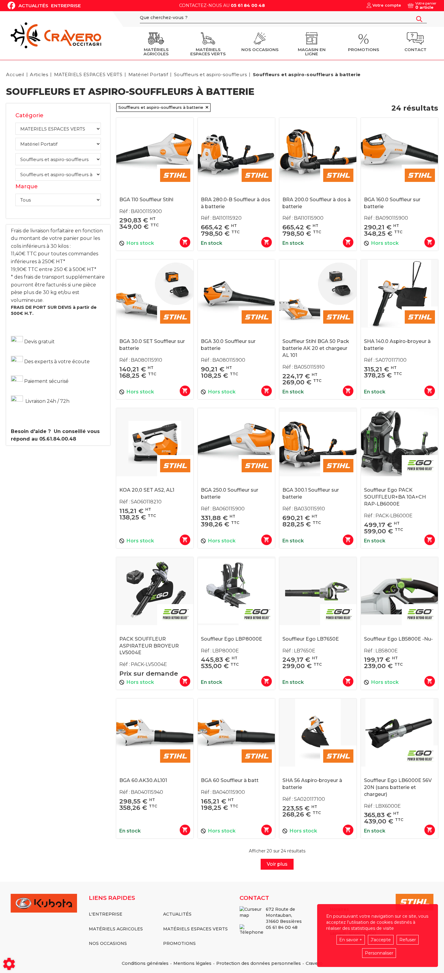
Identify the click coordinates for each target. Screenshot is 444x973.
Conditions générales (145, 963)
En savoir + (350, 939)
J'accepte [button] (381, 939)
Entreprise (66, 5)
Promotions (179, 943)
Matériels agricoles (116, 929)
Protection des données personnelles (258, 963)
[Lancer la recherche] (419, 19)
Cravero (314, 963)
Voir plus (277, 864)
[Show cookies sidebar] (9, 964)
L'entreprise (105, 914)
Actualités (33, 5)
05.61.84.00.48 (57, 439)
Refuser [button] (407, 939)
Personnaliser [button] (379, 953)
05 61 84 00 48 (248, 5)
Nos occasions (108, 943)
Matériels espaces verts (195, 929)
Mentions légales (192, 963)
